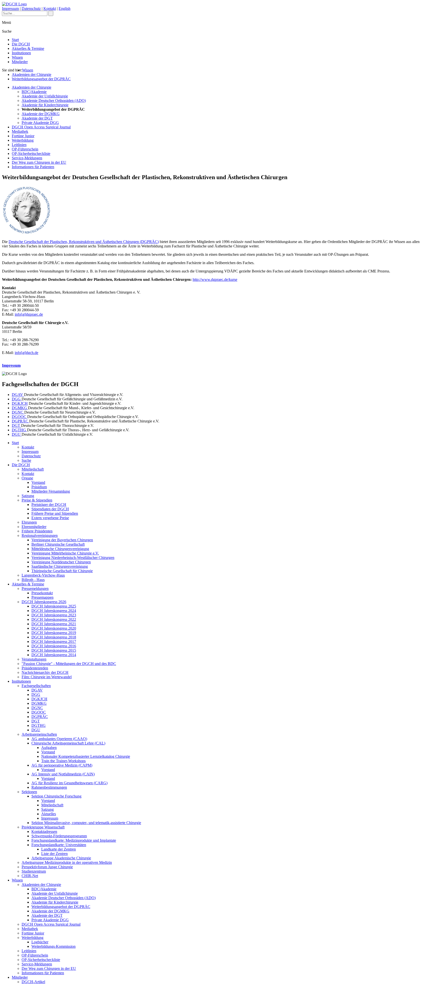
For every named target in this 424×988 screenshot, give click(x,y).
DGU (17, 434)
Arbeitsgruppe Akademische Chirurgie (61, 858)
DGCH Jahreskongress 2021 (53, 624)
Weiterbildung (23, 140)
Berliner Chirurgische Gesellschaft (58, 544)
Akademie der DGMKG (41, 114)
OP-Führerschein (25, 149)
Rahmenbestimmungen (49, 787)
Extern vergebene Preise (50, 518)
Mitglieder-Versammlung (50, 491)
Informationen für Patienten (33, 167)
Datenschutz (31, 8)
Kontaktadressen (44, 831)
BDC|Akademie (34, 92)
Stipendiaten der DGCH (50, 509)
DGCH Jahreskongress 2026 (44, 602)
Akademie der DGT (37, 118)
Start (15, 40)
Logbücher (39, 942)
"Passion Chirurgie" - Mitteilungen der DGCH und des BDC (69, 664)
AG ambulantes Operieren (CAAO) (59, 739)
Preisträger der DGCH (48, 504)
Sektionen (29, 792)
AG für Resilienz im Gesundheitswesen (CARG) (69, 783)
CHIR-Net (30, 876)
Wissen (17, 57)
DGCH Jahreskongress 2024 (53, 611)
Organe (27, 478)
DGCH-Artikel (33, 982)
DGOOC (19, 417)
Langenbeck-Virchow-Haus (43, 575)
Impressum (10, 8)
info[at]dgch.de (26, 353)
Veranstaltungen (34, 659)
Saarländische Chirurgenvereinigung (59, 566)
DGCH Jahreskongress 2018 (53, 637)
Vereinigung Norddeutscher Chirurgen (61, 562)
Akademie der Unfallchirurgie (45, 96)
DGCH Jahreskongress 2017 (53, 641)
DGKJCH (20, 403)
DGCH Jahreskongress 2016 (53, 646)
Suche (26, 460)
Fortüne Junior (23, 136)
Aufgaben (49, 747)
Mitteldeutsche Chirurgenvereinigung (60, 549)
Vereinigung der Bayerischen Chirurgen (62, 540)
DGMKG (20, 408)
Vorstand (38, 482)
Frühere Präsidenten (37, 531)
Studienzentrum (34, 871)
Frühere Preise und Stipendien (54, 513)
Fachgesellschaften (36, 686)
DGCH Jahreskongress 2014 (53, 655)
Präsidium (39, 487)
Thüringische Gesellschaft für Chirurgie (62, 571)
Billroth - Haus (33, 580)
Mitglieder (20, 62)
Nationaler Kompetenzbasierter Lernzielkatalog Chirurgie (85, 756)
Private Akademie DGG (40, 123)
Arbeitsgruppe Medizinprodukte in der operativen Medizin (67, 862)
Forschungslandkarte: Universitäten (58, 845)
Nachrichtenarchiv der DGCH (45, 672)
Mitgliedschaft (33, 469)
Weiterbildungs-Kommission (53, 946)
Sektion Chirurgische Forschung (56, 796)
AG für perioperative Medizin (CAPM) (61, 765)
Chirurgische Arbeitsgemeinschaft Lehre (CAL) (68, 743)
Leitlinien (19, 145)
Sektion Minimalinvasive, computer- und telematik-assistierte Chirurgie (86, 823)
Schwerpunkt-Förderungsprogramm (59, 836)
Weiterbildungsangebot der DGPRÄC (41, 79)
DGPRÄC (20, 421)
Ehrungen (29, 522)
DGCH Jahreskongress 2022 (53, 619)
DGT (16, 425)
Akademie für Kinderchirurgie (45, 105)
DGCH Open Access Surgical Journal (41, 127)
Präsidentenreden (35, 668)
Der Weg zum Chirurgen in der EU (39, 162)
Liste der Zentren (54, 854)
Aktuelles (48, 814)
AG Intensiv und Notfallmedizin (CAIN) (63, 774)
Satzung (28, 496)
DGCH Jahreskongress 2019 (53, 633)
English (64, 8)
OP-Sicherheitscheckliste (31, 153)
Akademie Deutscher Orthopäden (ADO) (54, 100)
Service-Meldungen (27, 158)
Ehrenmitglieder (34, 527)
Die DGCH (21, 44)
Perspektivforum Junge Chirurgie (47, 867)
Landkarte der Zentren (58, 849)
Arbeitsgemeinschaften (39, 734)
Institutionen (21, 53)
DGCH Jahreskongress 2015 (53, 650)
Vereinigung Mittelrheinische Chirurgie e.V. (65, 553)
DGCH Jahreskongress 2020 (53, 628)
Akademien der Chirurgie (31, 74)
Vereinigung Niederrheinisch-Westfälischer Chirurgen (72, 557)
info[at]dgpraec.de (29, 314)
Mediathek (20, 131)
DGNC (18, 412)
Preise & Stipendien (37, 500)
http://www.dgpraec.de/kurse (215, 279)
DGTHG (19, 430)
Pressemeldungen (35, 588)
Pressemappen (42, 597)
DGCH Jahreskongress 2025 (53, 606)
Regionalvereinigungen (40, 535)
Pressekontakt (42, 593)
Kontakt (49, 8)
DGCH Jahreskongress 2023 (53, 615)
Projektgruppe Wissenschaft (43, 827)
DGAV (18, 394)
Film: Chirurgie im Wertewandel (47, 677)
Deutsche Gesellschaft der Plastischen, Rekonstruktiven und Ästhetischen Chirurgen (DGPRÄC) (84, 242)
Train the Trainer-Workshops (63, 761)
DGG (17, 399)
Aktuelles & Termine (28, 48)
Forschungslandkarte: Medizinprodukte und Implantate (73, 840)
